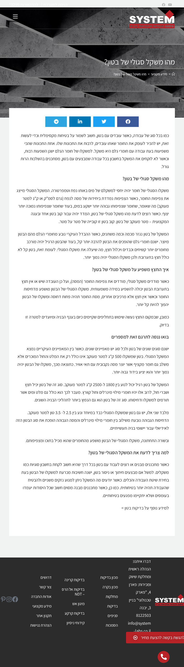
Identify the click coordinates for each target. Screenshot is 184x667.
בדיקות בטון (134, 508)
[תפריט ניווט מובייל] (13, 15)
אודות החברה (41, 596)
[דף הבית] (173, 74)
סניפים (113, 615)
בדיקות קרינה (74, 579)
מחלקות (112, 596)
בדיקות (112, 606)
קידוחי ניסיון (76, 622)
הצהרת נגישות (41, 625)
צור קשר (45, 587)
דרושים (46, 577)
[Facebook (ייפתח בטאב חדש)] (164, 4)
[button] (128, 121)
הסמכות (112, 625)
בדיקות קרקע (75, 613)
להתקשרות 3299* (23, 4)
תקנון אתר (44, 615)
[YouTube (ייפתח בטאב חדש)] (169, 4)
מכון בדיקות (109, 577)
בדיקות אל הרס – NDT (73, 592)
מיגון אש (78, 603)
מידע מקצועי (42, 606)
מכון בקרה (110, 587)
